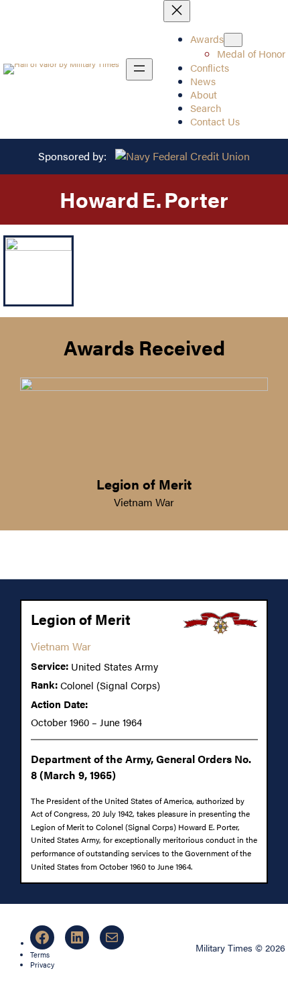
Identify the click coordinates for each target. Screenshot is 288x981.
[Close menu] (176, 11)
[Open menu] (139, 69)
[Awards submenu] (233, 40)
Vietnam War (144, 502)
